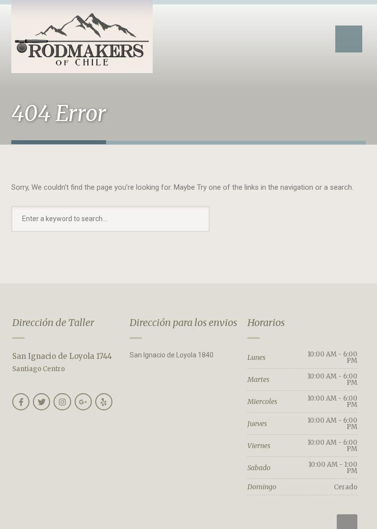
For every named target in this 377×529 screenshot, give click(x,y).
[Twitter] (41, 401)
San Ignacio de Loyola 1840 (172, 355)
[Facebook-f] (20, 401)
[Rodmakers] (82, 36)
